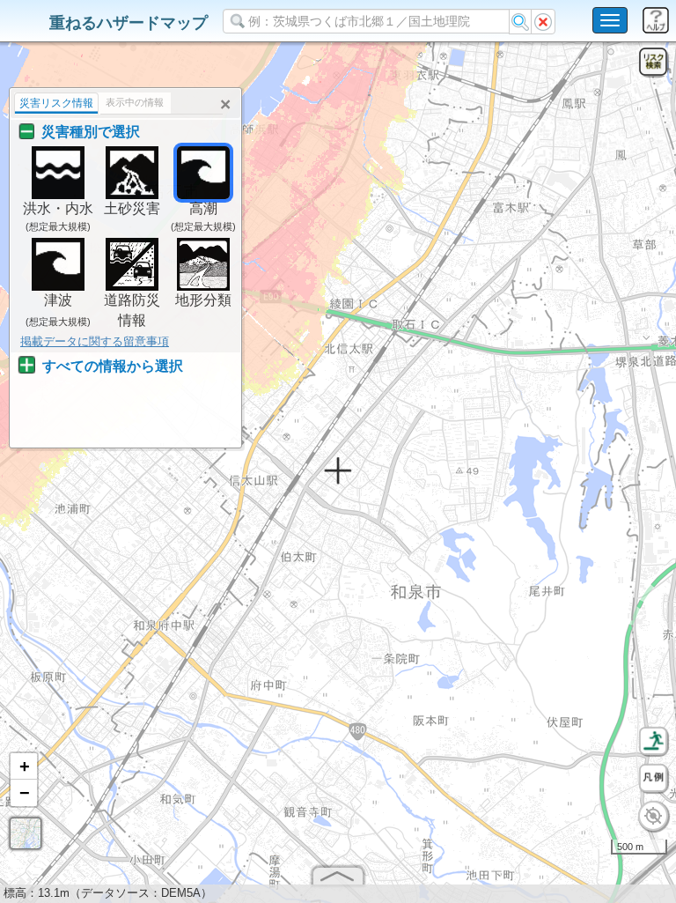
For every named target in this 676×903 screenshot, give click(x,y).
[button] (24, 766)
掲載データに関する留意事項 (94, 341)
